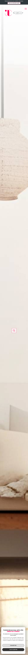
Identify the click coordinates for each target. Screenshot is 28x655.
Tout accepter (13, 649)
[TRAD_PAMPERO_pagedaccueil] (14, 15)
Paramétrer (13, 645)
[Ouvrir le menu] (26, 9)
